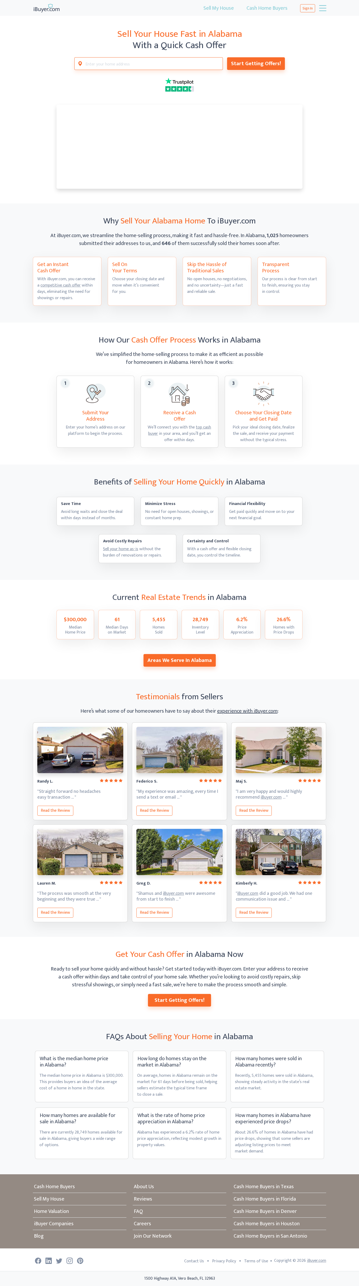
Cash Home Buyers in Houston (267, 1223)
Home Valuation (51, 1211)
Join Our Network (153, 1236)
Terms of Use (256, 1261)
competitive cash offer (60, 285)
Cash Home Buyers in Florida (265, 1199)
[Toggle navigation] (322, 8)
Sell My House (218, 8)
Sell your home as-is (120, 549)
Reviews (143, 1199)
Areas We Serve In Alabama (179, 660)
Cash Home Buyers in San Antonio (270, 1236)
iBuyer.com (271, 797)
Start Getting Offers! (256, 63)
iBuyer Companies (54, 1223)
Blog (39, 1236)
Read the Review (55, 810)
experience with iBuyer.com (247, 711)
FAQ (138, 1211)
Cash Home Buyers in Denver (265, 1211)
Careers (142, 1223)
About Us (144, 1186)
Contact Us (194, 1261)
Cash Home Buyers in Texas (264, 1186)
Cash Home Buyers (267, 8)
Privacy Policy (224, 1261)
